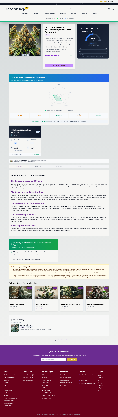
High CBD (7, 383)
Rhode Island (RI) (28, 377)
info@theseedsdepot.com (88, 383)
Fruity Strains (8, 406)
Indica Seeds (8, 390)
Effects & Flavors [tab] (39, 166)
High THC (7, 385)
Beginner (7, 380)
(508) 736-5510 (85, 380)
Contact (100, 378)
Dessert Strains (8, 403)
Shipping (100, 388)
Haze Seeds (45, 383)
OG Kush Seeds (46, 380)
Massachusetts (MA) (29, 375)
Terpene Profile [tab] (59, 166)
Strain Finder (64, 375)
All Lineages (45, 375)
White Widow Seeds (48, 393)
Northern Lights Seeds (48, 395)
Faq (99, 380)
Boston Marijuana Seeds (63, 340)
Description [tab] (19, 166)
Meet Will (63, 385)
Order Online (60, 65)
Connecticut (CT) (28, 380)
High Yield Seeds (9, 400)
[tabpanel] (59, 203)
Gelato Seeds (46, 388)
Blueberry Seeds (46, 398)
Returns (100, 385)
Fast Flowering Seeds (10, 398)
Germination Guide (66, 377)
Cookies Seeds (46, 390)
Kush (5, 393)
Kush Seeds (45, 377)
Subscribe (72, 359)
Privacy (100, 383)
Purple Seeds (46, 385)
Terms (100, 390)
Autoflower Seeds (9, 377)
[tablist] (59, 166)
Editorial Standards (66, 383)
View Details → (15, 333)
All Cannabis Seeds (9, 375)
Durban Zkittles (25, 325)
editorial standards (31, 161)
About (99, 375)
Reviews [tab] (79, 166)
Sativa (6, 395)
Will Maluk (24, 160)
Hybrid (6, 388)
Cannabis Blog (64, 380)
